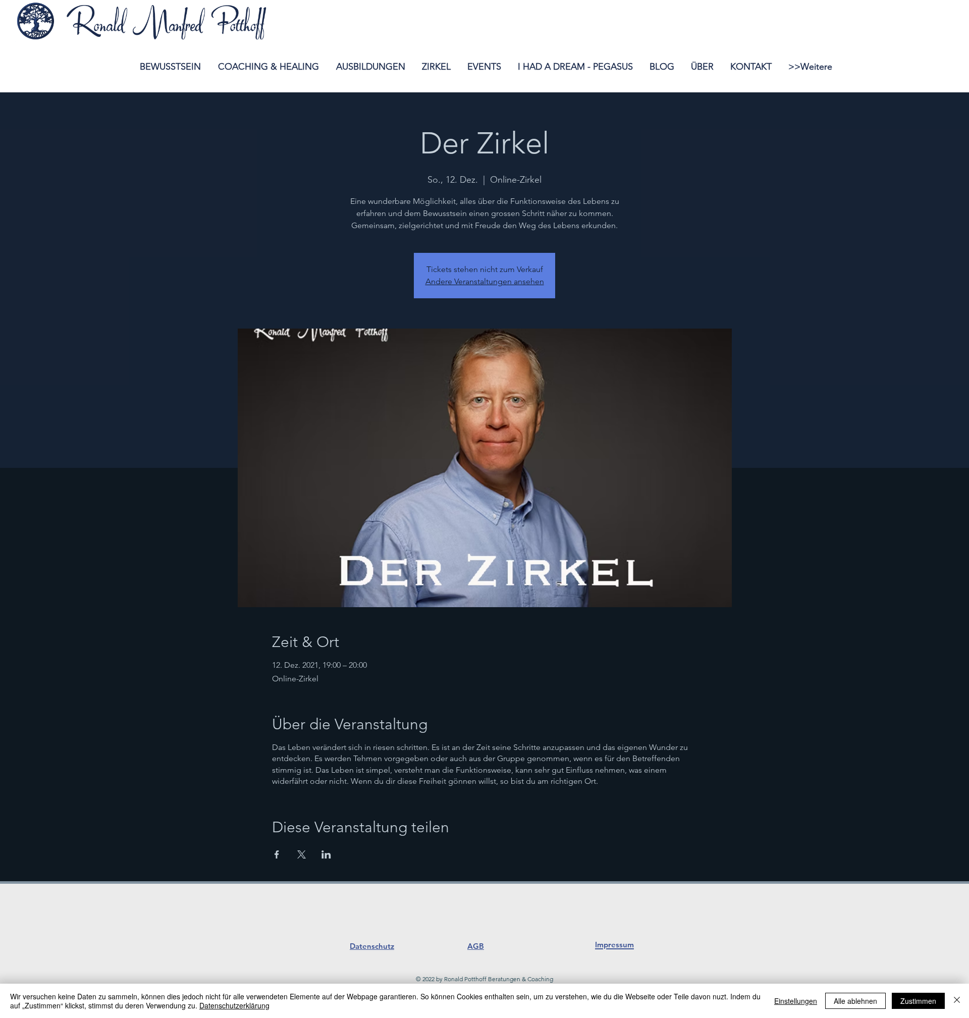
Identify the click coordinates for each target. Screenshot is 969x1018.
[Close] (957, 1001)
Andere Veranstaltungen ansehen (484, 281)
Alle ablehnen (855, 1001)
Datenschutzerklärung (234, 1005)
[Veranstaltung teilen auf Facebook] (277, 854)
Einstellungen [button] (795, 1001)
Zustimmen (918, 1001)
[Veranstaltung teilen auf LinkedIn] (326, 854)
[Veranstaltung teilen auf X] (301, 854)
